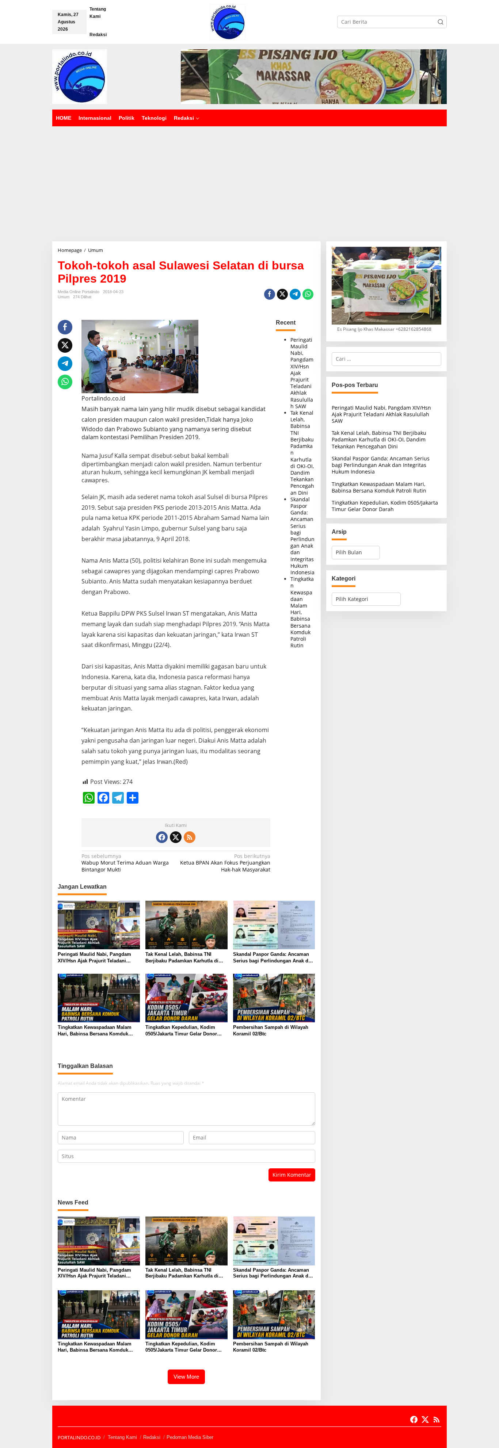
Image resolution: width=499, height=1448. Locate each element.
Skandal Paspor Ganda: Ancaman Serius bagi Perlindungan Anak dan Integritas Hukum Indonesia (302, 536)
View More (186, 1377)
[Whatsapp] (307, 294)
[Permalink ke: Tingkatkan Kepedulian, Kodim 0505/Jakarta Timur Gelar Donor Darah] (186, 997)
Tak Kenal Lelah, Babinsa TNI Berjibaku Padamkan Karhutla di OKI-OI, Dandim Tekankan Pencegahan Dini (181, 957)
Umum (63, 297)
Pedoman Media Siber (190, 1437)
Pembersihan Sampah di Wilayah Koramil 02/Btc (270, 1030)
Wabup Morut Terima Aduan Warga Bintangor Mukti (125, 863)
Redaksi (151, 1437)
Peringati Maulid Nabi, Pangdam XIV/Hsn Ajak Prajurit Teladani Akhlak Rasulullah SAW (94, 957)
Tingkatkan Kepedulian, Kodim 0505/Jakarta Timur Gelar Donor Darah (181, 1030)
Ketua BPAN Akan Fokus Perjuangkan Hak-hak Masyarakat (225, 863)
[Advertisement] (249, 181)
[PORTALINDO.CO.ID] (227, 21)
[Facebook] (162, 837)
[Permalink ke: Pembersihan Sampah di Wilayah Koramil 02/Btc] (274, 997)
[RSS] (189, 837)
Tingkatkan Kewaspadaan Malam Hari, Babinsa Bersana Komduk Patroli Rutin (95, 1030)
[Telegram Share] (295, 294)
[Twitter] (176, 837)
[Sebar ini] (269, 294)
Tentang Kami (122, 1437)
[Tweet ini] (282, 294)
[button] (440, 22)
